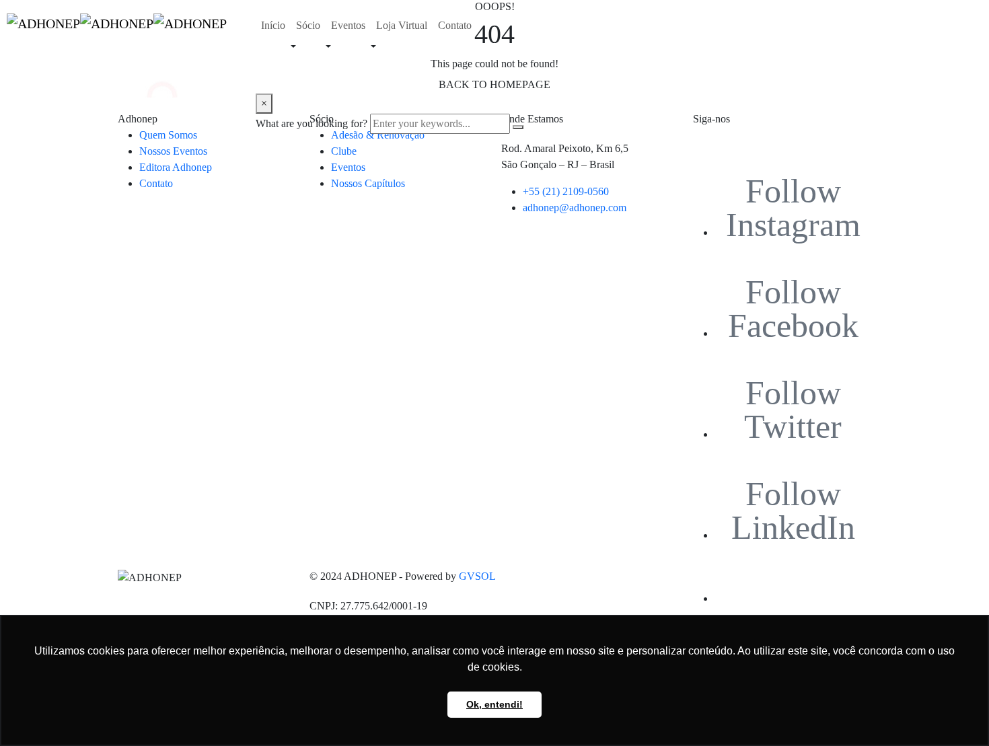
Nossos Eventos (173, 151)
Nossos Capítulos (368, 183)
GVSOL (477, 576)
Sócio (308, 25)
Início (273, 25)
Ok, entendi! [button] (494, 704)
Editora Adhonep (175, 167)
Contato (455, 25)
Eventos (348, 25)
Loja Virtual (401, 25)
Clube (344, 151)
